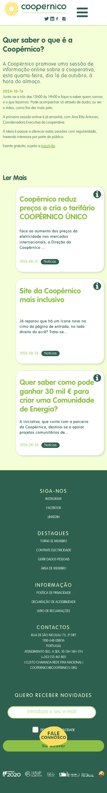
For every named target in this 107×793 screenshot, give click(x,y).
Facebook (53, 508)
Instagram (53, 499)
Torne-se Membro (53, 541)
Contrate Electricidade (53, 550)
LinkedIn (54, 517)
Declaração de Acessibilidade (54, 602)
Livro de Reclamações (53, 611)
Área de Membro (53, 568)
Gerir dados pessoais (53, 559)
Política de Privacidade (54, 593)
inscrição (48, 146)
